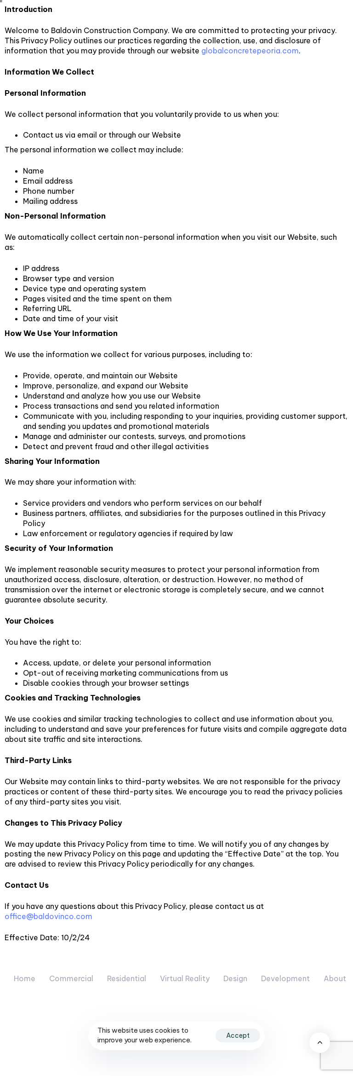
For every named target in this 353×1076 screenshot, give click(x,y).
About (335, 978)
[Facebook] (334, 1036)
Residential (126, 978)
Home (24, 978)
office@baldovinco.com (48, 916)
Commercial (71, 978)
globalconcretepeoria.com (250, 50)
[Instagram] (295, 1036)
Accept (238, 1035)
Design (235, 978)
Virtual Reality (185, 978)
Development (285, 978)
